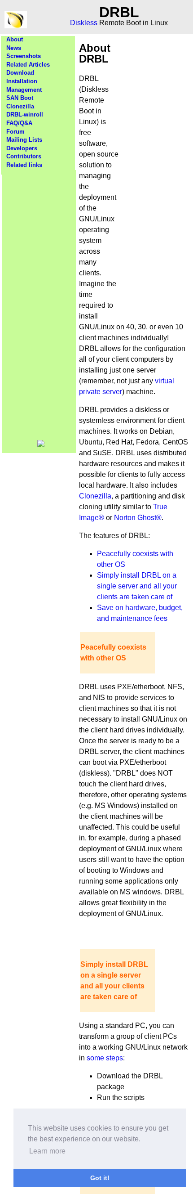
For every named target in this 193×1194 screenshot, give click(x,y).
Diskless (83, 23)
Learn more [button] (47, 1151)
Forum (15, 131)
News (13, 48)
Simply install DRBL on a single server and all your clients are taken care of (137, 586)
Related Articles (28, 64)
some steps (105, 1058)
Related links (24, 165)
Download (20, 72)
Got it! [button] (100, 1177)
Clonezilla (20, 106)
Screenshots (23, 56)
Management (24, 89)
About (14, 39)
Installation (21, 81)
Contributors (23, 156)
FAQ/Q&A (19, 123)
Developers (21, 148)
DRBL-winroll (24, 114)
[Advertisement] (39, 305)
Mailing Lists (24, 139)
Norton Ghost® (138, 517)
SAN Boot (19, 97)
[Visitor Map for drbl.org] (40, 445)
